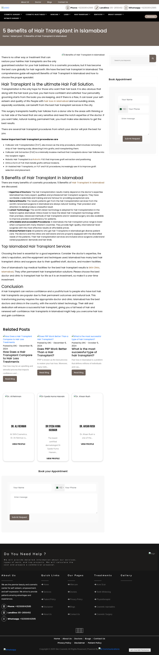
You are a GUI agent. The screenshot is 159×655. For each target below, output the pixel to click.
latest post (16, 36)
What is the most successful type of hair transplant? (84, 352)
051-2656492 (111, 7)
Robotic (37, 159)
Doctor (38, 2)
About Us (67, 638)
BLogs (88, 638)
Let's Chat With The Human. (139, 650)
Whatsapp (151, 17)
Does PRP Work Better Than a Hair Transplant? (52, 352)
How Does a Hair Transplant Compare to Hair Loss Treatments (17, 357)
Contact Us (63, 2)
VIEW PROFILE (18, 444)
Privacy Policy (64, 642)
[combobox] (60, 487)
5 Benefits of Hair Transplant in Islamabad (45, 36)
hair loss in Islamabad (56, 101)
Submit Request (19, 517)
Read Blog (10, 378)
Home (6, 36)
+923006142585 (81, 7)
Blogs (49, 2)
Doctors (78, 638)
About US (25, 2)
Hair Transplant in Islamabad (88, 182)
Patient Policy (94, 642)
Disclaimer (79, 642)
